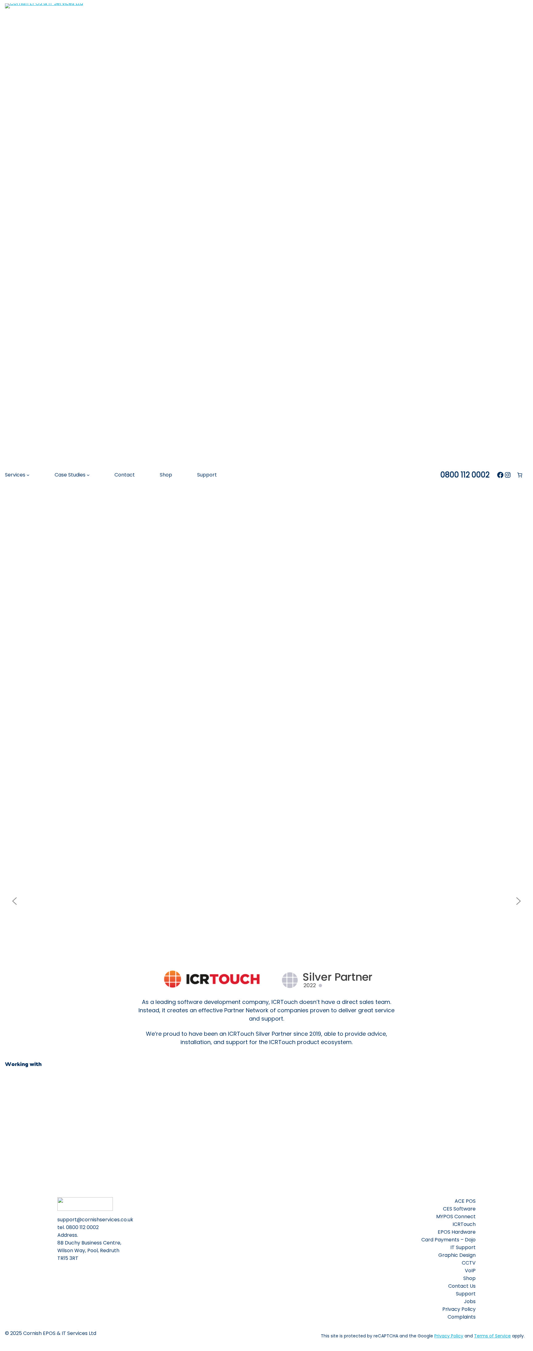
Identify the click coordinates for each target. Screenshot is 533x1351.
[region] (266, 901)
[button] (14, 901)
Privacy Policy (448, 1336)
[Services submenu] (28, 474)
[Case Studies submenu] (88, 474)
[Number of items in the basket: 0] (520, 475)
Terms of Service (492, 1336)
